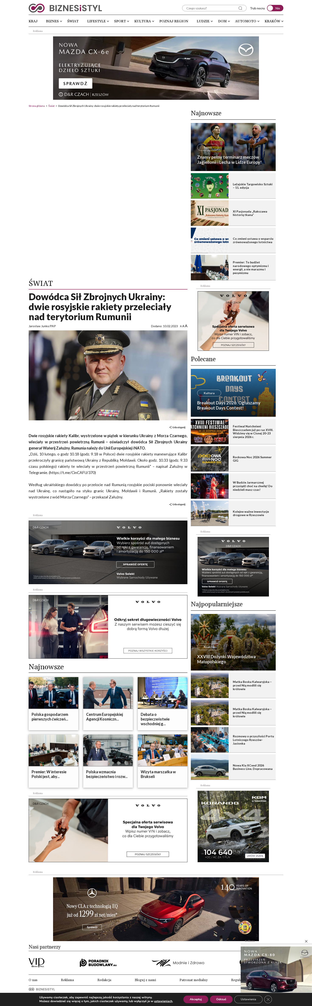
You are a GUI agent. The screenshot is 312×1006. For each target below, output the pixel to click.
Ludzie (203, 21)
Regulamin (239, 980)
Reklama (67, 980)
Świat (73, 21)
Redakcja (104, 980)
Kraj (33, 21)
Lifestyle (96, 21)
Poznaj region (173, 21)
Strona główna (37, 105)
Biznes (52, 21)
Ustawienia (248, 999)
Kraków (272, 21)
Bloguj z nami (145, 980)
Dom (222, 21)
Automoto (245, 21)
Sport (120, 21)
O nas (33, 980)
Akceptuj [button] (196, 999)
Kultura (142, 21)
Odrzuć (221, 999)
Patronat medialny (194, 980)
